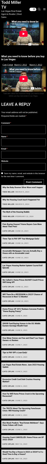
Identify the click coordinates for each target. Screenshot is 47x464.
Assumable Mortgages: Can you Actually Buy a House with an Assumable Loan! (22, 252)
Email (4, 149)
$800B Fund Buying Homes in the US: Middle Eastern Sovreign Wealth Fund (21, 324)
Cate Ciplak (8, 65)
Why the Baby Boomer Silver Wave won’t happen (23, 187)
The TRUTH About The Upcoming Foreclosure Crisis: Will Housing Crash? (22, 409)
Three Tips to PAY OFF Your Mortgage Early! (21, 239)
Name (4, 136)
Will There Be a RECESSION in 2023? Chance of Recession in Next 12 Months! (22, 295)
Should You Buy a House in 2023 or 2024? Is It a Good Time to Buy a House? (23, 453)
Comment (6, 123)
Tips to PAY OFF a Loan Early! (15, 352)
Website (4, 161)
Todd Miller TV (11, 5)
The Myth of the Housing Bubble (16, 212)
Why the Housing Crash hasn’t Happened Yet (21, 200)
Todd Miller (8, 192)
